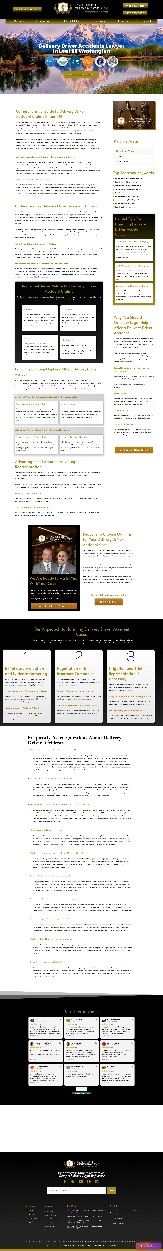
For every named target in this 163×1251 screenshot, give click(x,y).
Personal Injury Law (124, 161)
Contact (147, 20)
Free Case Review (149, 1246)
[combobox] (76, 1190)
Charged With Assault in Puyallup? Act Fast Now (85, 1216)
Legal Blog (71, 1206)
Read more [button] (34, 1036)
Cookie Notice (32, 1214)
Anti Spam (30, 1210)
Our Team (100, 20)
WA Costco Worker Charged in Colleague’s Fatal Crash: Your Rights (85, 1227)
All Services (18, 20)
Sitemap (98, 1245)
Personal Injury (44, 20)
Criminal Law (122, 156)
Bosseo (113, 1245)
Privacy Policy (31, 1222)
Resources (123, 20)
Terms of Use (31, 1218)
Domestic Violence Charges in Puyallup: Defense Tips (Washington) (85, 1211)
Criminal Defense (73, 20)
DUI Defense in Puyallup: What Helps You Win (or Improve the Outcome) (85, 1221)
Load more (81, 1089)
